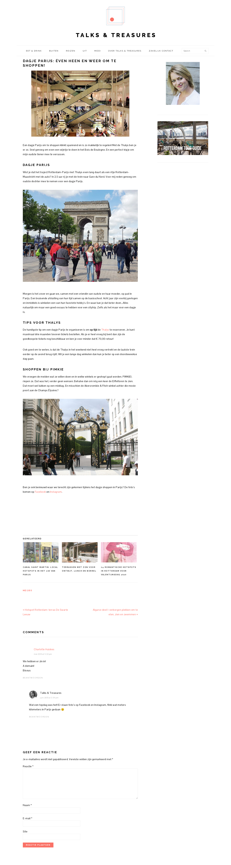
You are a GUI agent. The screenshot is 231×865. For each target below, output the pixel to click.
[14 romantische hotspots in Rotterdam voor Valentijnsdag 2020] (119, 552)
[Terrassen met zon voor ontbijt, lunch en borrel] (80, 552)
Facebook (40, 491)
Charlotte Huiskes (44, 649)
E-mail (27, 818)
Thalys (105, 329)
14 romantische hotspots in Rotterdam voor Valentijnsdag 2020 (118, 571)
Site (25, 831)
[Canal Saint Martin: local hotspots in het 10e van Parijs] (41, 552)
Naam (27, 805)
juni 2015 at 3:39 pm (49, 697)
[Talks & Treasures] (115, 42)
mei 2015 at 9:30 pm (43, 654)
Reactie (28, 766)
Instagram (56, 491)
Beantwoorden (33, 678)
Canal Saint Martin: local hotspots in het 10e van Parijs (40, 571)
